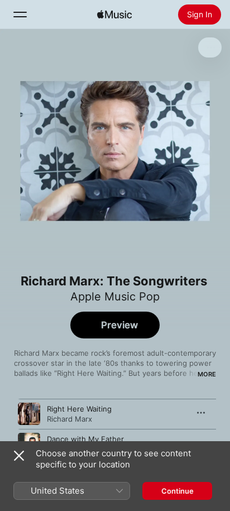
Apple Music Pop (115, 296)
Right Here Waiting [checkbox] (79, 408)
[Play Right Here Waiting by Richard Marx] (29, 414)
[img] (114, 14)
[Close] (19, 456)
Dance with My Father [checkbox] (85, 438)
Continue (177, 490)
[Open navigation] (20, 14)
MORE (207, 374)
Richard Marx (69, 418)
